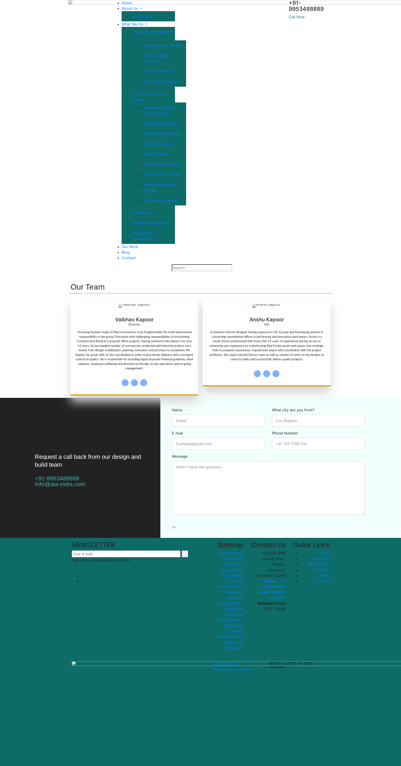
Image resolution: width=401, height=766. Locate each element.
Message (180, 456)
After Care (142, 213)
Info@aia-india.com (60, 484)
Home (127, 2)
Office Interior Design (162, 45)
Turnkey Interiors (158, 71)
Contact (129, 257)
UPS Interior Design (161, 200)
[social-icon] (125, 382)
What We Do (133, 24)
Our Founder (143, 16)
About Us (130, 8)
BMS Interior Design (161, 164)
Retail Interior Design (162, 133)
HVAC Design (155, 154)
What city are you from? (293, 410)
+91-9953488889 (57, 478)
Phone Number (285, 433)
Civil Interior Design (161, 123)
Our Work (130, 246)
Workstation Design (161, 81)
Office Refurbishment (151, 223)
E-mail (177, 433)
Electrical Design (158, 143)
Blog (125, 252)
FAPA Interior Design (162, 174)
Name (177, 410)
